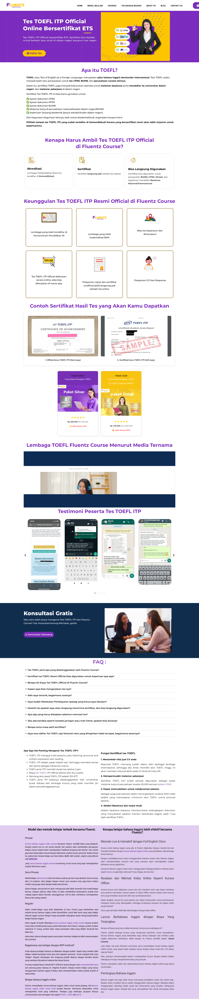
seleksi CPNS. (164, 784)
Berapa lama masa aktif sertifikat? (47, 727)
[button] (25, 555)
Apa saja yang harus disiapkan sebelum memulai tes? (58, 714)
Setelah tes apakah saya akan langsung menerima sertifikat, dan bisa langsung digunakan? (79, 708)
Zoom (109, 872)
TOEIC (70, 995)
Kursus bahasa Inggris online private (41, 844)
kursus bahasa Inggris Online (135, 851)
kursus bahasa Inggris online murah (68, 923)
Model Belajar (95, 6)
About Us (151, 6)
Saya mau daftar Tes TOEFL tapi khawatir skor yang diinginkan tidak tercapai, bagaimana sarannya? (84, 733)
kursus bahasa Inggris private (42, 863)
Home (80, 6)
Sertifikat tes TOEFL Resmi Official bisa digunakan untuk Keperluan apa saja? (71, 676)
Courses (112, 6)
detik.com (33, 859)
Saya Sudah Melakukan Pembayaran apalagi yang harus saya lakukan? (67, 701)
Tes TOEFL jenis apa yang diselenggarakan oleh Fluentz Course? (63, 670)
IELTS (79, 995)
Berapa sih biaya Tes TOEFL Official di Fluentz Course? (58, 682)
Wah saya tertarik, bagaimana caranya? (50, 695)
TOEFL (63, 995)
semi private (42, 878)
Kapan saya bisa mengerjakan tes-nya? (49, 689)
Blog (163, 6)
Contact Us (177, 6)
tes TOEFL (40, 773)
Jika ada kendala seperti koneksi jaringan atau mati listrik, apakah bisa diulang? (73, 721)
